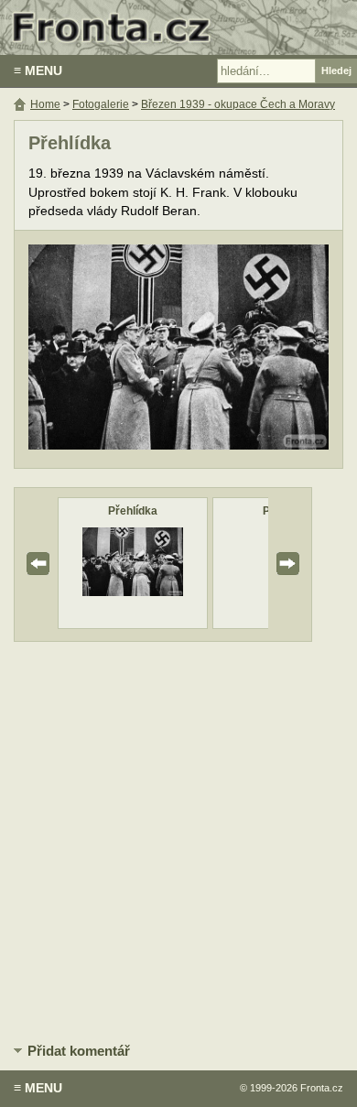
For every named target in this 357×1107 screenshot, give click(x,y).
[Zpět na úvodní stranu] (178, 27)
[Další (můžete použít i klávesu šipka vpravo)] (260, 349)
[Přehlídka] (132, 592)
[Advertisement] (178, 838)
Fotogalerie (100, 104)
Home (45, 104)
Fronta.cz (321, 1087)
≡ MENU (38, 70)
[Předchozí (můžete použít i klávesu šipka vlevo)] (97, 349)
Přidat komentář (78, 1050)
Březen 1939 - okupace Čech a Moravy (238, 104)
